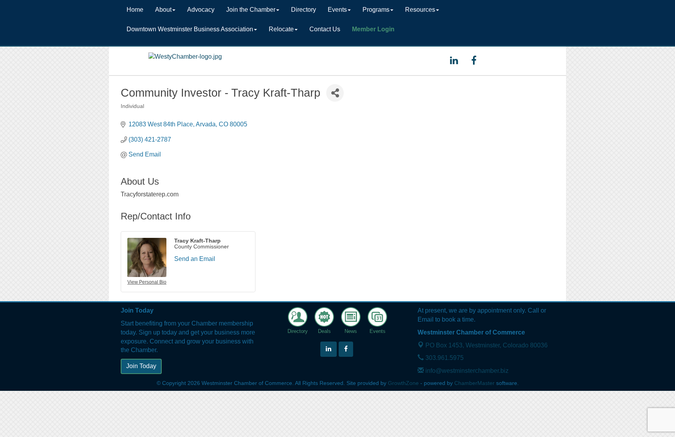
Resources (420, 9)
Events (337, 9)
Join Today (141, 366)
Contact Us (324, 29)
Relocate (281, 29)
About (163, 9)
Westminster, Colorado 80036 (486, 345)
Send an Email (194, 258)
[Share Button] (335, 93)
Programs (375, 9)
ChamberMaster (474, 383)
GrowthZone (403, 383)
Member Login (373, 29)
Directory (303, 9)
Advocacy (200, 9)
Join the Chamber (250, 9)
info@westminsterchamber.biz (466, 370)
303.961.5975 (444, 357)
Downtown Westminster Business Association (190, 29)
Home (135, 9)
